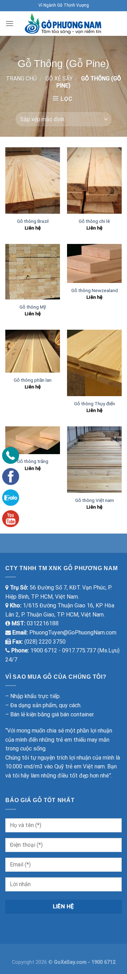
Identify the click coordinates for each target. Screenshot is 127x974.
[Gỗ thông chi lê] (94, 180)
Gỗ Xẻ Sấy (59, 78)
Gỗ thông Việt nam (94, 500)
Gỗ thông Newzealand (94, 290)
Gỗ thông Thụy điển (94, 403)
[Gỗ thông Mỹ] (32, 271)
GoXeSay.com (71, 962)
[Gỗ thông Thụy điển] (94, 363)
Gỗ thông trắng (32, 461)
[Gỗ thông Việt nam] (94, 459)
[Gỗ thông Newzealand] (94, 263)
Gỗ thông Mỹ (32, 307)
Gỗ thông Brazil (33, 221)
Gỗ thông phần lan (33, 380)
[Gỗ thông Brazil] (32, 180)
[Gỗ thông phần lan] (32, 351)
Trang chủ (21, 78)
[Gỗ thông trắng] (32, 440)
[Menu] (9, 23)
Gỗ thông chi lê (94, 221)
